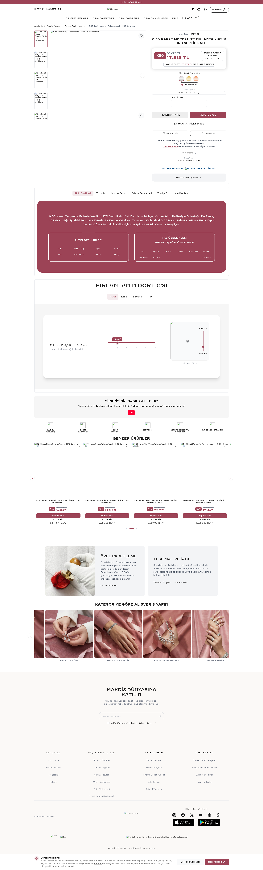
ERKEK (175, 18)
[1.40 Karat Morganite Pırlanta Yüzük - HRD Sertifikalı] (205, 467)
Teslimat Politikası (101, 760)
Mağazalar (53, 9)
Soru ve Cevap (118, 193)
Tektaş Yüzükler (154, 760)
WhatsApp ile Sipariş (191, 124)
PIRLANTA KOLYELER (103, 18)
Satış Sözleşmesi (102, 789)
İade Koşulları (181, 193)
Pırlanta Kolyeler (154, 767)
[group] (98, 75)
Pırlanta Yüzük (170, 147)
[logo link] (131, 9)
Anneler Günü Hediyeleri (204, 760)
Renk (150, 297)
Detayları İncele (109, 585)
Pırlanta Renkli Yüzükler (75, 26)
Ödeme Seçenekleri (142, 193)
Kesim (124, 297)
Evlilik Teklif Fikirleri (204, 775)
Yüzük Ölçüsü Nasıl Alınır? (102, 796)
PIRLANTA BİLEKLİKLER (156, 18)
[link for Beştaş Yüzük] (205, 636)
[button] (54, 75)
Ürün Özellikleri (83, 193)
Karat (113, 297)
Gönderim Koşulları (187, 177)
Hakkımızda (53, 760)
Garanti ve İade (53, 767)
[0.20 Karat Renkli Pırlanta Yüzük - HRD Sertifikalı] (58, 467)
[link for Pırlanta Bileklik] (107, 636)
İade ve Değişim (102, 767)
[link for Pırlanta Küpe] (58, 636)
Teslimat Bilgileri (162, 582)
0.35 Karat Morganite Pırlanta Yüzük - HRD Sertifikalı (112, 26)
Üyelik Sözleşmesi (101, 782)
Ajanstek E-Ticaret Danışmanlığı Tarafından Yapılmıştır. (131, 848)
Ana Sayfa (38, 26)
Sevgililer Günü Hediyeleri (204, 767)
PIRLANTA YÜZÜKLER (77, 18)
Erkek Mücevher (154, 789)
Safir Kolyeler (154, 782)
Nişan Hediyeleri (204, 782)
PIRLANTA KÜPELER (128, 18)
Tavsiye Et (162, 193)
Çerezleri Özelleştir (190, 862)
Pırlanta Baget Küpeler (154, 775)
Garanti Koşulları (101, 775)
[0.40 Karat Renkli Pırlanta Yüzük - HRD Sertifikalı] (107, 467)
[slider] (117, 342)
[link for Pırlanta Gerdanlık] (156, 636)
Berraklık (137, 297)
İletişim (39, 9)
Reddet (98, 863)
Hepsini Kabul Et (216, 862)
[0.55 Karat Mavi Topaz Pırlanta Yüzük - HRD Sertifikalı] (156, 467)
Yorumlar (101, 193)
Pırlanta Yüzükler (54, 26)
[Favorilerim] (199, 9)
